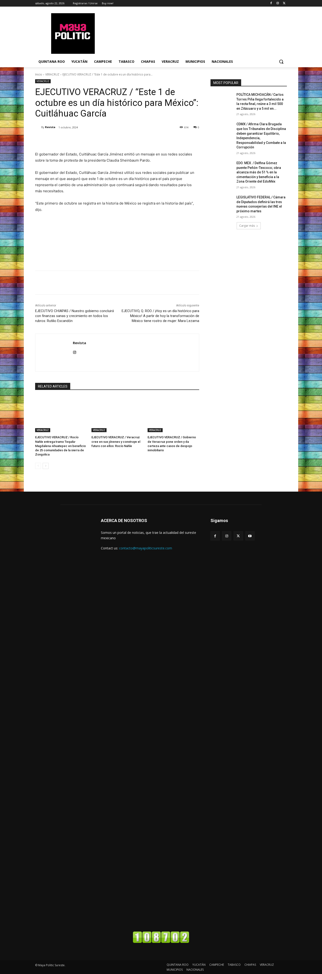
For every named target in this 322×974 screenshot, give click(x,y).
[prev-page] (38, 466)
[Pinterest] (90, 139)
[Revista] (38, 127)
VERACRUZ (52, 74)
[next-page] (46, 466)
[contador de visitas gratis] (161, 942)
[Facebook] (271, 3)
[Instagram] (277, 3)
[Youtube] (250, 535)
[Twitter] (284, 3)
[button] (281, 61)
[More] (113, 139)
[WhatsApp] (101, 139)
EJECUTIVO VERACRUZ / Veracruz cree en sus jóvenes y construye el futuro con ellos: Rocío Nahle (115, 441)
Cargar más (247, 226)
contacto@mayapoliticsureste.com (145, 548)
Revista (50, 127)
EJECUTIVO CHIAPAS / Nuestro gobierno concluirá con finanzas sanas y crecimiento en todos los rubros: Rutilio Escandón (74, 316)
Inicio (38, 74)
